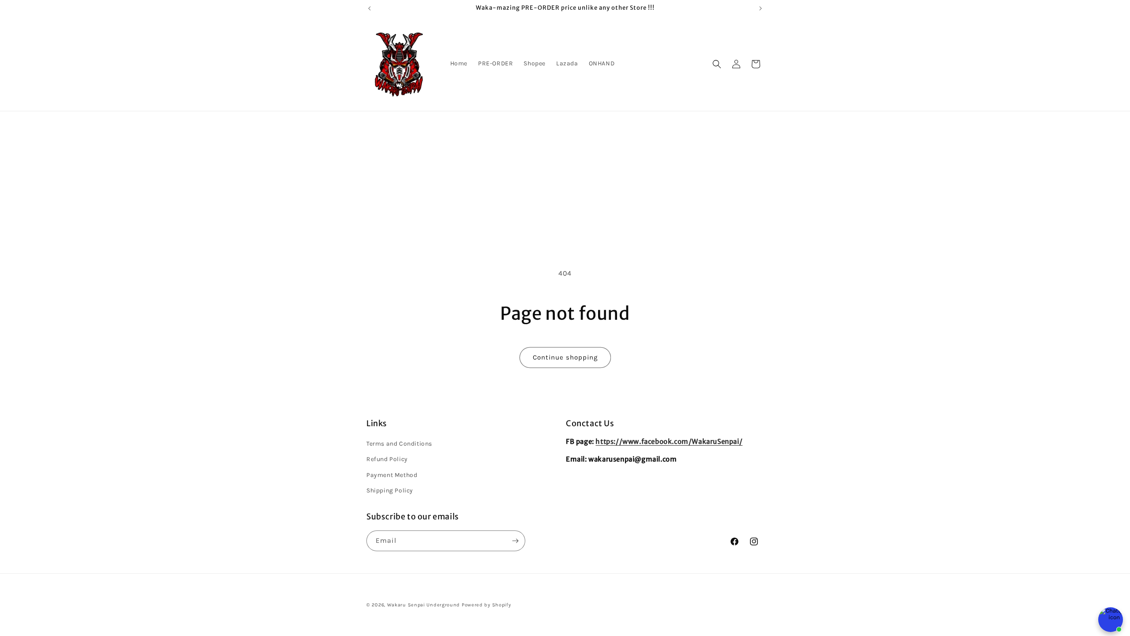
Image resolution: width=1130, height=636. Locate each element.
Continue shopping (565, 357)
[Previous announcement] (369, 8)
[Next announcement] (760, 8)
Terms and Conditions (399, 443)
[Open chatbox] (1110, 619)
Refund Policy (387, 459)
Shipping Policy (389, 490)
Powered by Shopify (486, 605)
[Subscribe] (515, 540)
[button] (717, 64)
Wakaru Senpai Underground (423, 605)
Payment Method (391, 475)
